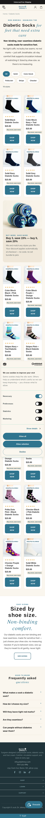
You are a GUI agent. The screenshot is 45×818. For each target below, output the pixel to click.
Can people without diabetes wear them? (17, 729)
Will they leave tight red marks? (19, 712)
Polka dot (9, 81)
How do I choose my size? (16, 704)
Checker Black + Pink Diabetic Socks (32, 512)
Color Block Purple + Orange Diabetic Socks (33, 294)
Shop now (12, 139)
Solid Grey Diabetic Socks (33, 174)
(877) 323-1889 (22, 765)
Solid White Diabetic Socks (33, 564)
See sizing (22, 656)
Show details (32, 428)
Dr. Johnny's (23, 7)
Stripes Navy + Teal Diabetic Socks (11, 349)
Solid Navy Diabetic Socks (12, 174)
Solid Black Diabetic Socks (12, 121)
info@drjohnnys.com (22, 762)
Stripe (21, 81)
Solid (15, 74)
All (6, 74)
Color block (28, 74)
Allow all (22, 436)
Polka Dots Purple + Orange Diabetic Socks (12, 457)
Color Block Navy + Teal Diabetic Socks (33, 122)
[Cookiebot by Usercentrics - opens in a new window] (32, 364)
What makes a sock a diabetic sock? (18, 694)
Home (5, 14)
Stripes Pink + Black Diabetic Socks (32, 349)
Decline (22, 452)
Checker (33, 81)
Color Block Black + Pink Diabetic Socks (12, 293)
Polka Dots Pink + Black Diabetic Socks (12, 512)
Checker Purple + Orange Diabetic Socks (12, 565)
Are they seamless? (13, 719)
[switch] (38, 404)
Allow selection (22, 444)
